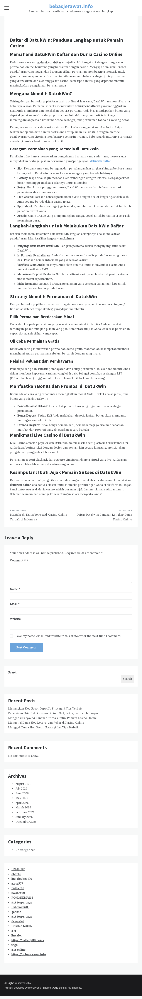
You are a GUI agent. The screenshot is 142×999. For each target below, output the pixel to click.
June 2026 (22, 793)
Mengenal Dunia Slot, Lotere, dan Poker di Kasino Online (46, 722)
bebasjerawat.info (71, 6)
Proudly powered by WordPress (22, 987)
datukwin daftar (100, 161)
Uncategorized (25, 850)
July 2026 (21, 788)
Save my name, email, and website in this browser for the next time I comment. (68, 636)
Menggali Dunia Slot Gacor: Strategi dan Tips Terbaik (43, 727)
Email (15, 604)
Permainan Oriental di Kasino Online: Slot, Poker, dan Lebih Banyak (53, 713)
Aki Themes (74, 987)
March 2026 (23, 807)
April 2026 (22, 803)
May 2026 (22, 798)
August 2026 (23, 784)
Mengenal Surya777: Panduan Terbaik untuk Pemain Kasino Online (52, 718)
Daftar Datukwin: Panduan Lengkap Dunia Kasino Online (104, 517)
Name (15, 589)
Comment (18, 560)
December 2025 (26, 821)
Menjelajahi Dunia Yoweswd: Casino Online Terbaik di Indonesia (38, 517)
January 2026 (24, 817)
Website (15, 619)
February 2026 (25, 812)
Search (12, 672)
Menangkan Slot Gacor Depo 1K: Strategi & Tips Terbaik (45, 708)
